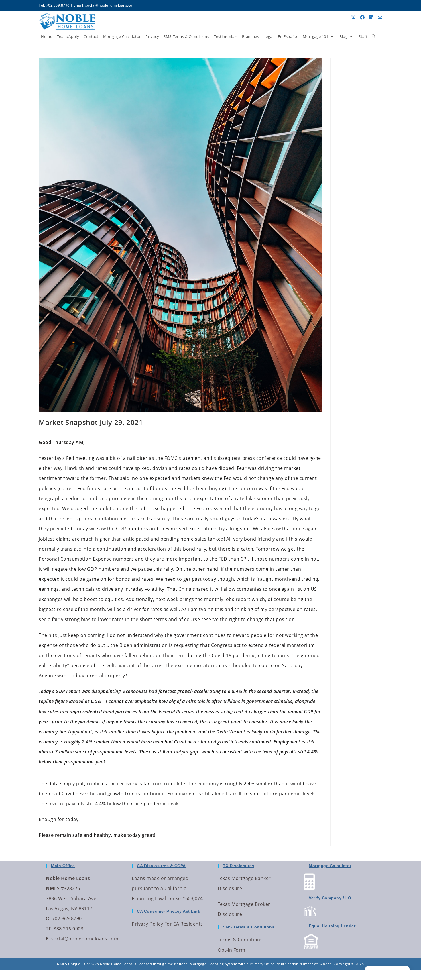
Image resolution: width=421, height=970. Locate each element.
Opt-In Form (231, 950)
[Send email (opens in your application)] (380, 17)
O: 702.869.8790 (64, 918)
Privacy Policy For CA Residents (167, 924)
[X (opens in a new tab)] (353, 17)
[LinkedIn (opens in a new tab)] (371, 17)
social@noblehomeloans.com (110, 5)
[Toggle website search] (373, 36)
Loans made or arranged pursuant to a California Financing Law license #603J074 (167, 888)
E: (48, 939)
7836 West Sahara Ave (71, 898)
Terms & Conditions (240, 939)
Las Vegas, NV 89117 (69, 908)
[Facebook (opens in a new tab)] (362, 17)
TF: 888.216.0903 (64, 929)
